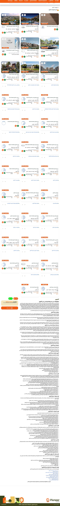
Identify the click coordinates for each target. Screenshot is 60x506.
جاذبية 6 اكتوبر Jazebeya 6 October (52, 121)
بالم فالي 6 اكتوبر (55, 192)
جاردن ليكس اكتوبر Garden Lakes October (31, 144)
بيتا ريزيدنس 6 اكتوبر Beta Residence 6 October (13, 50)
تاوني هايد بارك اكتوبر (35, 263)
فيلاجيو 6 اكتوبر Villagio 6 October (52, 97)
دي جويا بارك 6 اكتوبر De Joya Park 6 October (13, 121)
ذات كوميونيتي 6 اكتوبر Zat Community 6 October (51, 74)
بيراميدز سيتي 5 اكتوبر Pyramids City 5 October (32, 26)
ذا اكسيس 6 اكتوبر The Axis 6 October (52, 477)
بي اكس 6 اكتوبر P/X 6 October (14, 97)
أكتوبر (57, 27)
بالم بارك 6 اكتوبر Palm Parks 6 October (32, 192)
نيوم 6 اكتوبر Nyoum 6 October (14, 144)
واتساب (11, 298)
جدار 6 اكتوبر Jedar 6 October (14, 168)
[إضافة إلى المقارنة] (44, 15)
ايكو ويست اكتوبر (16, 192)
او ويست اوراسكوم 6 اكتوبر (14, 215)
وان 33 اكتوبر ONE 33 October (33, 121)
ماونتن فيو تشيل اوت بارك (34, 287)
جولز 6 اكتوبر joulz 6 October (33, 215)
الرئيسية (56, 7)
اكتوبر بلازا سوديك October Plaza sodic (52, 215)
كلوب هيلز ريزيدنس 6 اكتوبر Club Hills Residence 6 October (32, 97)
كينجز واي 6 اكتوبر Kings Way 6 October (32, 74)
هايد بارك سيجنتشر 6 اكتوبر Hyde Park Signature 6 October (13, 26)
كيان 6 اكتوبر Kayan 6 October (53, 478)
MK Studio (52, 504)
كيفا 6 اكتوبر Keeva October (14, 263)
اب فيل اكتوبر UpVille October (53, 168)
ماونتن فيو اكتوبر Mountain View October (33, 168)
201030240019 (4, 504)
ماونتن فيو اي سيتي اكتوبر (54, 287)
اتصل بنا (16, 298)
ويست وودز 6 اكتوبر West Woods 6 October (52, 144)
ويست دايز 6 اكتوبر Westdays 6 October (51, 50)
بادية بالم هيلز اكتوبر (55, 263)
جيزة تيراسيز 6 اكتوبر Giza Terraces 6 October (52, 26)
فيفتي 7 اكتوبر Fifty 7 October (14, 74)
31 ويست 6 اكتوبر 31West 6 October (32, 50)
